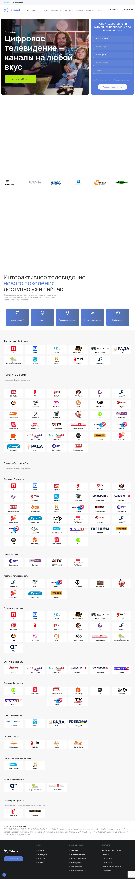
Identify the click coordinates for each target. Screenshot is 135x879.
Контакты (79, 10)
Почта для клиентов (78, 855)
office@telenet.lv (115, 866)
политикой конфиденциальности (119, 80)
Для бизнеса (31, 10)
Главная (5, 2)
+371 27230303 (113, 10)
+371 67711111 (107, 858)
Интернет (44, 10)
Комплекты (68, 10)
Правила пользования (78, 871)
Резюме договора (77, 867)
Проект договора (76, 863)
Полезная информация (94, 10)
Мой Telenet (128, 10)
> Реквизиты (106, 870)
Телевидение (56, 10)
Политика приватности (79, 859)
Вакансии (74, 851)
